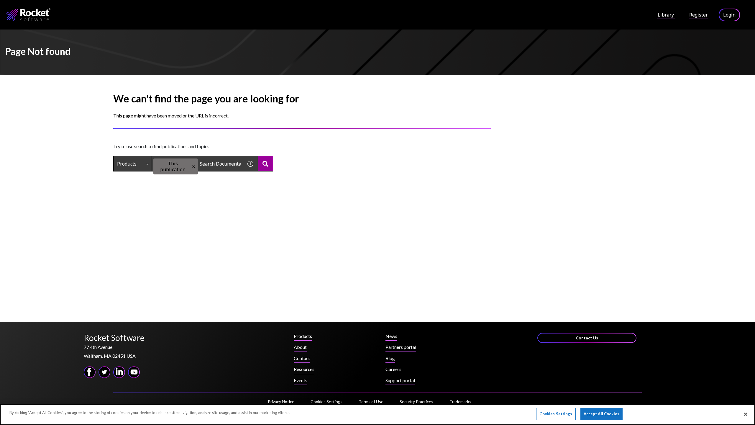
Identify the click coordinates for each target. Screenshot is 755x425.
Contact (302, 358)
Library (666, 15)
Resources (304, 369)
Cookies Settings (326, 401)
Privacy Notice (281, 401)
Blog (390, 358)
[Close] (745, 414)
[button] (193, 166)
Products (127, 164)
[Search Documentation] (265, 163)
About (300, 347)
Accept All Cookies (601, 413)
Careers (393, 369)
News (391, 336)
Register (698, 15)
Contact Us (587, 337)
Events (300, 380)
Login (729, 15)
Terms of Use (371, 401)
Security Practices (416, 401)
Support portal (400, 380)
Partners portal (400, 347)
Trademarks (460, 401)
